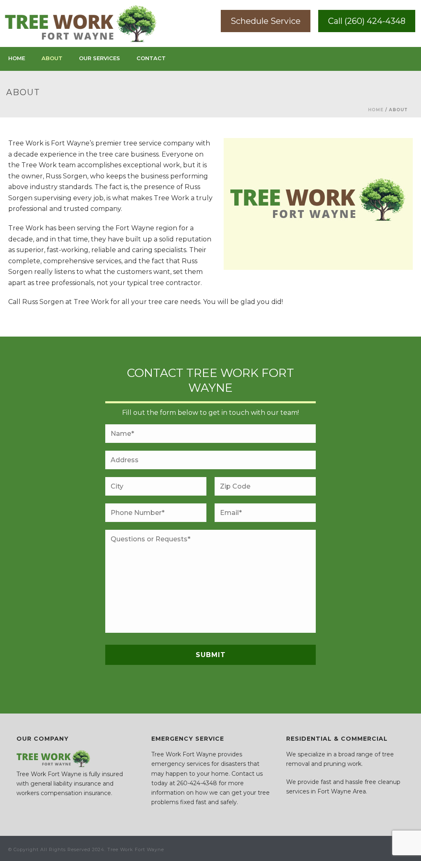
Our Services (99, 58)
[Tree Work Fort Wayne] (81, 23)
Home (16, 58)
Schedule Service (266, 21)
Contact (151, 58)
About (52, 58)
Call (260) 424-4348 (366, 21)
